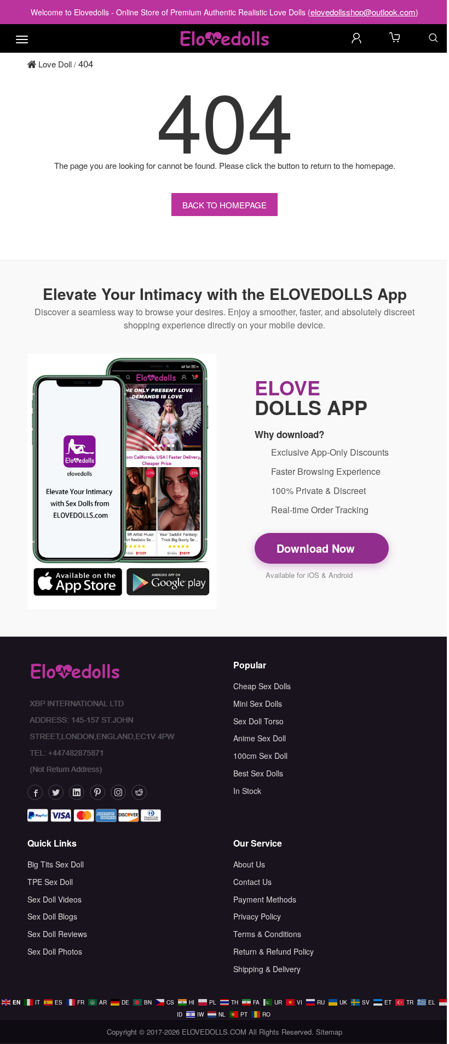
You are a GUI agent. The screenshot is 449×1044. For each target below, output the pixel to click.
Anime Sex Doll (259, 738)
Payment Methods (264, 899)
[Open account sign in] (356, 38)
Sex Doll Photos (54, 951)
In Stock (247, 790)
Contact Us (252, 881)
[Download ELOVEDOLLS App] (121, 481)
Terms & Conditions (267, 933)
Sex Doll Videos (54, 899)
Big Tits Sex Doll (55, 864)
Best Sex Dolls (258, 773)
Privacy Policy (257, 916)
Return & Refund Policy (273, 951)
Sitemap (329, 1031)
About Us (249, 864)
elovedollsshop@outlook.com (363, 12)
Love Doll (54, 64)
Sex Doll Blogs (52, 916)
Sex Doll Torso (258, 721)
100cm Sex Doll (260, 755)
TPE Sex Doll (50, 881)
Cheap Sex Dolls (262, 685)
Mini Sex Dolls (257, 703)
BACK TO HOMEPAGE (224, 205)
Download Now (317, 548)
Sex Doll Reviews (57, 933)
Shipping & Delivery (267, 968)
